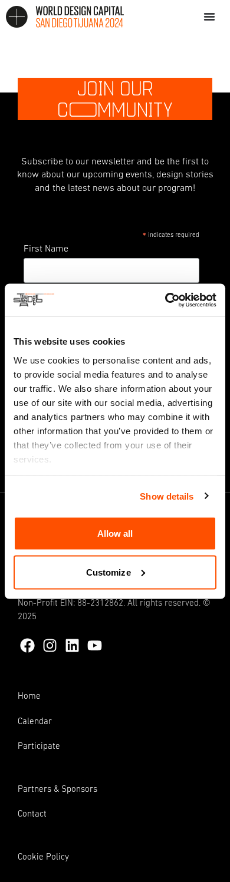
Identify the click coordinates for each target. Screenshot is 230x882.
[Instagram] (50, 645)
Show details (166, 496)
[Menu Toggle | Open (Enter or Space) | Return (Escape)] (209, 16)
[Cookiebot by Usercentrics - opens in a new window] (165, 300)
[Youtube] (94, 645)
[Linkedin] (72, 645)
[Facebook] (27, 645)
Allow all (115, 533)
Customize (108, 572)
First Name (46, 249)
